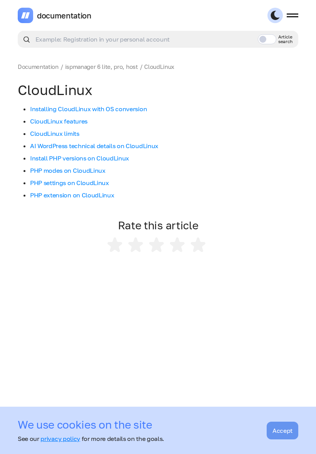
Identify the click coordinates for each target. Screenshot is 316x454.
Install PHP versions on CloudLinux (79, 158)
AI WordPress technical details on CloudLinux (94, 146)
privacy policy (60, 438)
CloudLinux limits (54, 133)
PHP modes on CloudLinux (68, 170)
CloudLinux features (58, 121)
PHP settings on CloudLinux (69, 183)
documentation (64, 15)
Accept (282, 430)
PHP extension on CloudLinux (72, 195)
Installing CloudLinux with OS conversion (88, 109)
